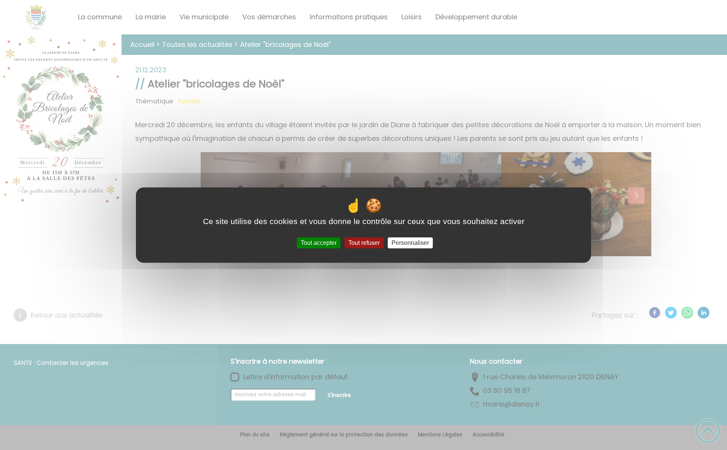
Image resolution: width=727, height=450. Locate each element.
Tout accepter (319, 243)
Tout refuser (364, 243)
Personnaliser (410, 243)
